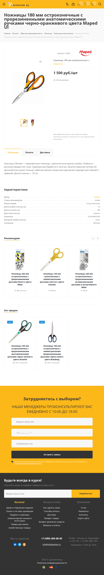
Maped (97, 197)
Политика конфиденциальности (52, 563)
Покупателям (51, 502)
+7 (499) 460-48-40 (51, 538)
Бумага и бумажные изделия (19, 507)
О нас (83, 507)
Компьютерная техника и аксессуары (20, 519)
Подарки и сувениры (19, 514)
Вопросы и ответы (51, 525)
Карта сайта (83, 518)
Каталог (19, 502)
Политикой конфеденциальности (28, 463)
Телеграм (19, 544)
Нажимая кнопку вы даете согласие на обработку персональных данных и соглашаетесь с (50, 462)
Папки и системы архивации (19, 511)
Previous (93, 238)
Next (97, 238)
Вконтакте (15, 544)
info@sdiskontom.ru (52, 544)
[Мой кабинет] (73, 4)
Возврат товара (51, 518)
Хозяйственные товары (20, 527)
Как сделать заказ (51, 507)
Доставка (51, 514)
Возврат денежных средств (51, 522)
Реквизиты (84, 511)
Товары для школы (19, 524)
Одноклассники (24, 544)
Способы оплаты (51, 511)
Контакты (83, 514)
